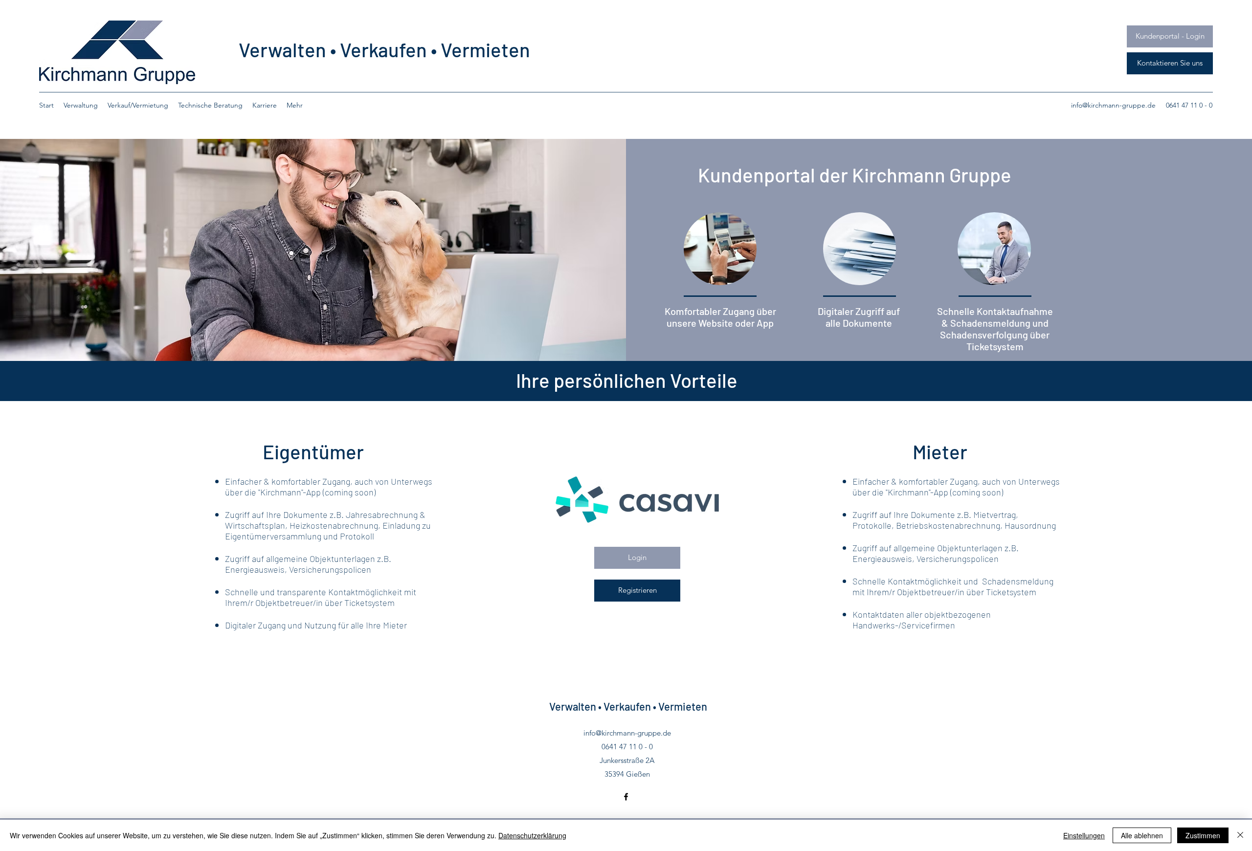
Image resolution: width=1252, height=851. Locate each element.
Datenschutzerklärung (532, 835)
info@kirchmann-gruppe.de (1113, 105)
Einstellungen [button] (1084, 835)
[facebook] (626, 797)
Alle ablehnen (1142, 835)
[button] (1170, 63)
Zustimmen (1202, 835)
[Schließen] (1240, 835)
